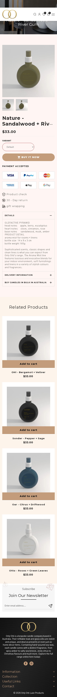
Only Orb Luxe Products (32, 693)
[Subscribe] (50, 606)
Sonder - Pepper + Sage (28, 438)
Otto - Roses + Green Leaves (28, 570)
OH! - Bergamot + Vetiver (28, 372)
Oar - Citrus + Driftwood (28, 504)
